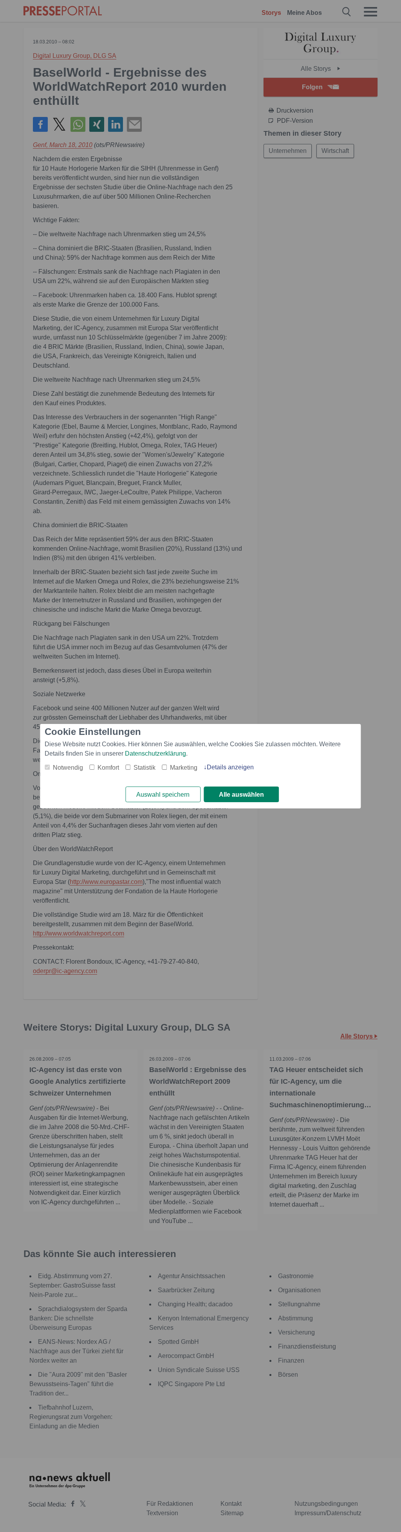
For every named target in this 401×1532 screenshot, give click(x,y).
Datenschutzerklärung (155, 753)
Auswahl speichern (163, 794)
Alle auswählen (241, 794)
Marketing (183, 767)
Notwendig (68, 767)
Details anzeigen (230, 767)
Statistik (144, 767)
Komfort (108, 767)
